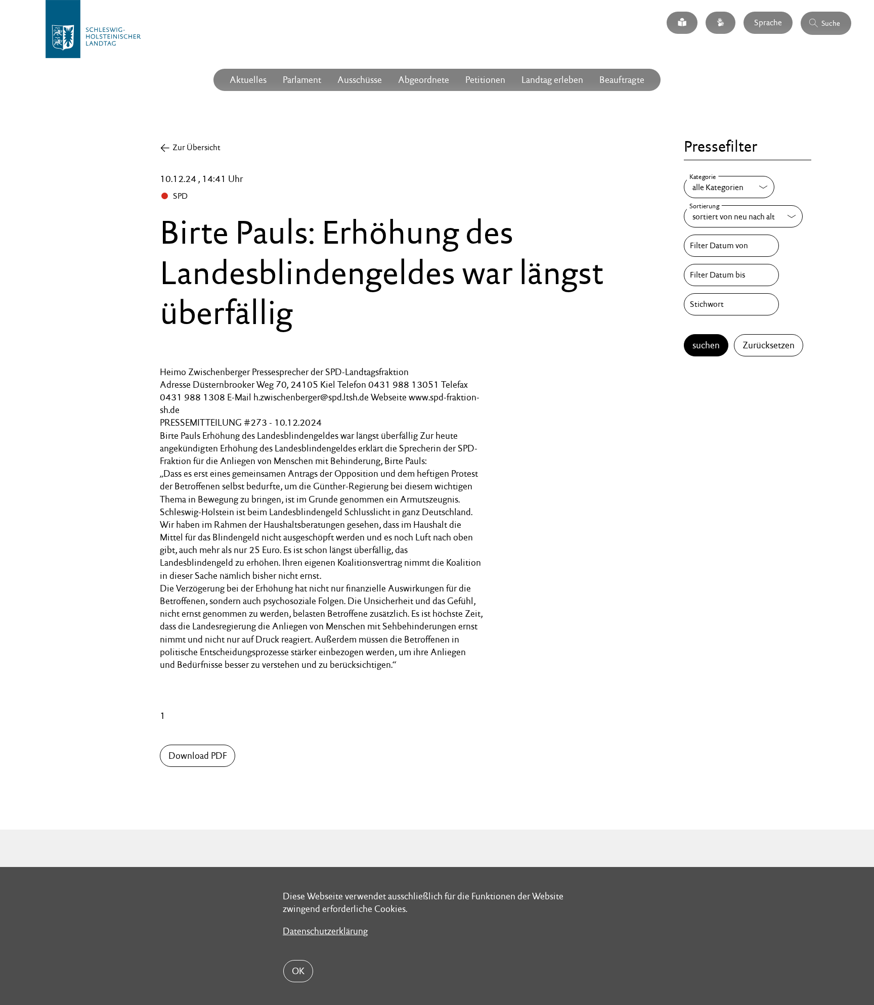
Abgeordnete (423, 79)
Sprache (768, 22)
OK (298, 971)
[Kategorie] (729, 187)
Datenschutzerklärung (325, 931)
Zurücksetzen (768, 345)
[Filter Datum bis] (731, 275)
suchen (706, 345)
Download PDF (197, 755)
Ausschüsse (359, 79)
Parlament (302, 79)
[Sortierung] (743, 216)
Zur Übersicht (196, 147)
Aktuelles (248, 79)
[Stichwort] (731, 304)
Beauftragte (621, 79)
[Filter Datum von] (731, 246)
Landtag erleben (552, 79)
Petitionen (485, 79)
